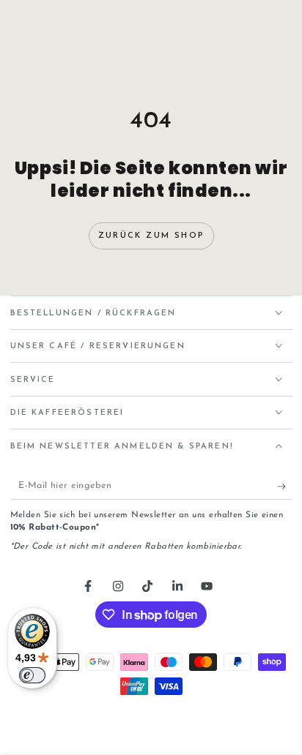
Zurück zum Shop (151, 236)
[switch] (32, 675)
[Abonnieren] (284, 486)
